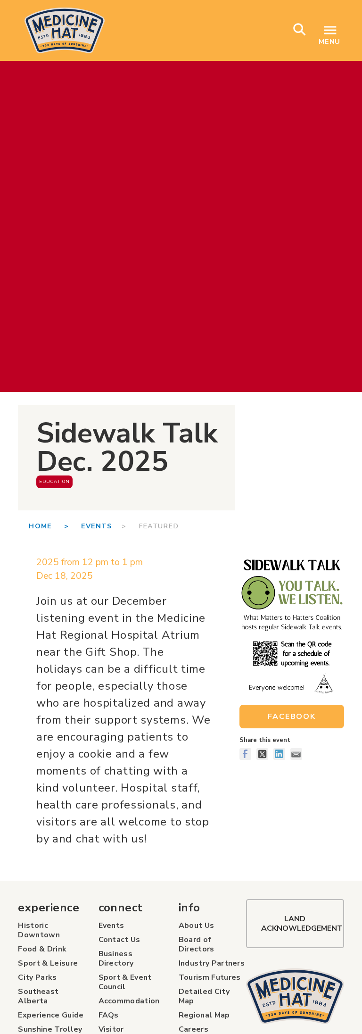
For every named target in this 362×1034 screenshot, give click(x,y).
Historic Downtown (39, 930)
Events (96, 526)
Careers (193, 1029)
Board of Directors (196, 944)
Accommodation (129, 1001)
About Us (196, 925)
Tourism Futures (210, 977)
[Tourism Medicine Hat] (295, 996)
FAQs (109, 1015)
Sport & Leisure (48, 963)
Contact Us (119, 939)
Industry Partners (212, 963)
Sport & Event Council (125, 982)
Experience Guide (50, 1015)
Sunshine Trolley (50, 1029)
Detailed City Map (204, 996)
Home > (55, 526)
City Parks (37, 977)
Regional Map (204, 1015)
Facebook (292, 716)
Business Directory (116, 958)
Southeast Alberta (38, 996)
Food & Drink (42, 949)
